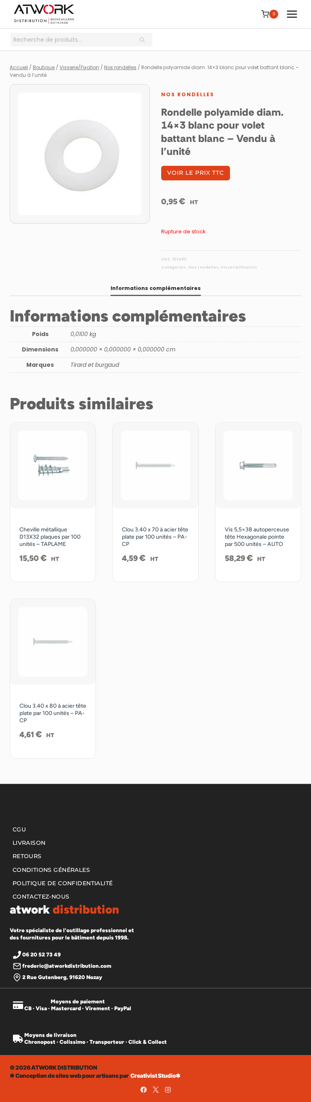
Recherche (144, 40)
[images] (80, 154)
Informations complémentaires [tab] (156, 288)
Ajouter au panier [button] (53, 580)
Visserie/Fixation (239, 267)
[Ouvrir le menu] (291, 14)
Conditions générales (51, 870)
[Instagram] (168, 1090)
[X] (155, 1090)
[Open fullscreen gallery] (141, 215)
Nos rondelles (187, 94)
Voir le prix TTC (195, 172)
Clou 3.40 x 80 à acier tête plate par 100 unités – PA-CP (52, 713)
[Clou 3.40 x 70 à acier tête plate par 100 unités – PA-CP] (155, 465)
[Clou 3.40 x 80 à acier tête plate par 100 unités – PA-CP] (52, 641)
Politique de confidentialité (63, 883)
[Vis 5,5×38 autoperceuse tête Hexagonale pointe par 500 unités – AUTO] (258, 465)
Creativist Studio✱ (155, 1075)
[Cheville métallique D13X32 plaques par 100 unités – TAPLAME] (52, 465)
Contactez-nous (41, 896)
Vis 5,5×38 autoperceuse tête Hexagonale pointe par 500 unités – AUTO (257, 537)
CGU (19, 829)
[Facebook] (143, 1090)
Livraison (29, 843)
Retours (27, 856)
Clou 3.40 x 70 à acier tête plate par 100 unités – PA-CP (155, 537)
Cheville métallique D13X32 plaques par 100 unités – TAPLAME (50, 537)
